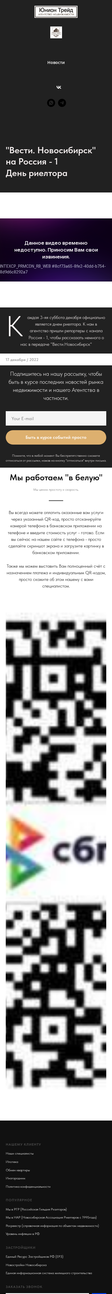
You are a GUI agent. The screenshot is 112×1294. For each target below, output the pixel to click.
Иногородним (15, 1178)
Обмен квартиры (18, 1170)
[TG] (62, 103)
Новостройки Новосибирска (26, 1265)
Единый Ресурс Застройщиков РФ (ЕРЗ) (34, 1257)
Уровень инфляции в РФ (23, 1234)
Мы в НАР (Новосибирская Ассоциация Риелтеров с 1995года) (51, 1217)
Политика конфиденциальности (28, 1187)
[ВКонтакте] (58, 87)
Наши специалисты (20, 1153)
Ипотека (12, 1162)
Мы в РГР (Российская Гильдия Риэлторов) (36, 1209)
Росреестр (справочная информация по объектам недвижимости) (52, 1226)
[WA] (51, 103)
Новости (56, 62)
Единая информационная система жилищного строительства (49, 1273)
